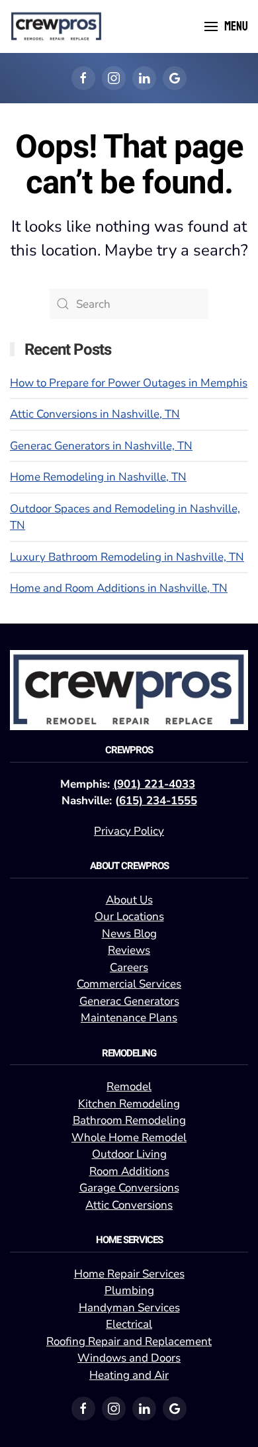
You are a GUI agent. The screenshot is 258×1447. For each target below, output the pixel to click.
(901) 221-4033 (154, 784)
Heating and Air (129, 1375)
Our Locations (129, 916)
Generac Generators (129, 1001)
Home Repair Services (129, 1274)
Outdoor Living (129, 1154)
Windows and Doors (129, 1358)
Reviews (129, 950)
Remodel (129, 1086)
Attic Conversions (129, 1205)
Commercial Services (129, 984)
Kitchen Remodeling (129, 1103)
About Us (129, 900)
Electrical (129, 1324)
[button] (226, 26)
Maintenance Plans (129, 1017)
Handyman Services (129, 1307)
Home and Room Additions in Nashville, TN (119, 588)
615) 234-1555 (158, 800)
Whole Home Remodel (129, 1137)
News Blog (129, 933)
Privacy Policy (129, 831)
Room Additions (129, 1171)
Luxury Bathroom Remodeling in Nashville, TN (127, 557)
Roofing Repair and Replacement (129, 1341)
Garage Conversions (129, 1187)
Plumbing (129, 1290)
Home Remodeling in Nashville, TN (98, 477)
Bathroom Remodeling (129, 1120)
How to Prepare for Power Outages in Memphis (128, 383)
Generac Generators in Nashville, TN (101, 445)
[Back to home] (56, 26)
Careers (129, 967)
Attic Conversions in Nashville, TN (95, 414)
